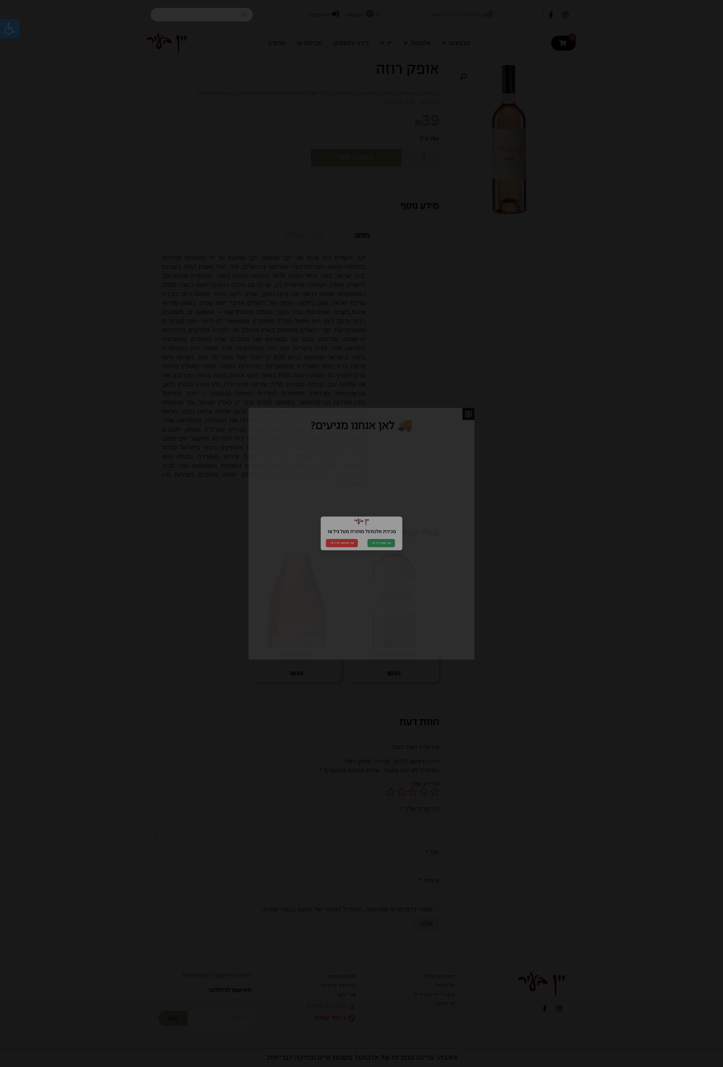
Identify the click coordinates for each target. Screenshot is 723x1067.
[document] (361, 533)
